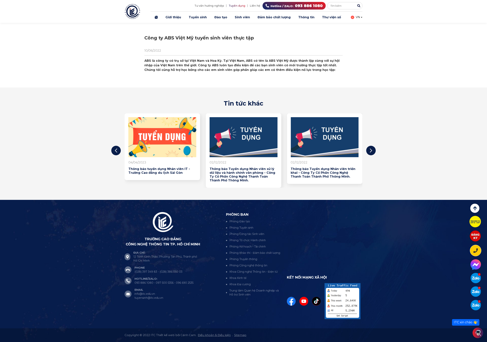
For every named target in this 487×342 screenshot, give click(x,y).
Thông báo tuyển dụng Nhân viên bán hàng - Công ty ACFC (122, 171)
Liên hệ (255, 5)
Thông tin (306, 17)
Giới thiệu (173, 17)
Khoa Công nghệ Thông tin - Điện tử (253, 271)
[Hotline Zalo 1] (475, 278)
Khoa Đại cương (240, 284)
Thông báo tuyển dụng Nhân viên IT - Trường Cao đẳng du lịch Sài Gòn (284, 171)
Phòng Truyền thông (243, 259)
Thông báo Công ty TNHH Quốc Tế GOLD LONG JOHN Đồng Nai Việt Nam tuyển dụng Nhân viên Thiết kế (205, 172)
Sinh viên (242, 17)
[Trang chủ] (156, 17)
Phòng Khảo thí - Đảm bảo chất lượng (254, 253)
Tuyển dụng (237, 5)
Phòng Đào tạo (239, 221)
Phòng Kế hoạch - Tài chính (247, 246)
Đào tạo (220, 17)
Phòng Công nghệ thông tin (248, 265)
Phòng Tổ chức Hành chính (247, 240)
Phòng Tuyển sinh (241, 227)
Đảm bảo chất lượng (274, 17)
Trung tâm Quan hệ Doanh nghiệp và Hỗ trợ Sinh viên (254, 292)
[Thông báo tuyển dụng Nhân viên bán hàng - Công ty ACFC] (124, 137)
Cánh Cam (188, 335)
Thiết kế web (165, 335)
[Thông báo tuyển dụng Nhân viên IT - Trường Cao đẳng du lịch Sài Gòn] (287, 137)
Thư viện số (331, 17)
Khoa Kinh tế (237, 278)
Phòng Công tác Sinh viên (246, 234)
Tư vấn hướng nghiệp (209, 5)
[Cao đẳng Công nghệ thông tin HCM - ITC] (475, 291)
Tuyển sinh (198, 17)
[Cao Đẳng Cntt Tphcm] (475, 305)
